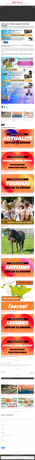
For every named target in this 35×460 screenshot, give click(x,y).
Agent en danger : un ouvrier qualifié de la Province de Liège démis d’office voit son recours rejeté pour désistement (17, 171)
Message (2, 440)
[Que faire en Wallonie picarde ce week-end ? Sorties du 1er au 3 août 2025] (28, 115)
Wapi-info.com (17, 2)
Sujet (2, 436)
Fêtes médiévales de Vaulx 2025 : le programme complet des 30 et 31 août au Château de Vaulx (17, 225)
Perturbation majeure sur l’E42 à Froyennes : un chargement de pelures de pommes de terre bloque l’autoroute (16, 311)
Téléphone (3, 432)
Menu (2, 6)
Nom (2, 420)
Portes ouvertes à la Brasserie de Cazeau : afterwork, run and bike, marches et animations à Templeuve (25, 395)
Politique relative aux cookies (20, 458)
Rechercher (3, 371)
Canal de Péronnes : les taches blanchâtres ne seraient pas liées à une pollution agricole (17, 278)
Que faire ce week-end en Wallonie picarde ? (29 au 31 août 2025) (25, 408)
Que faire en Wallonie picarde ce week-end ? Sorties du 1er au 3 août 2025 (28, 119)
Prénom (2, 424)
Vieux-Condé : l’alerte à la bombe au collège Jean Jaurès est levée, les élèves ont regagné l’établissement (16, 149)
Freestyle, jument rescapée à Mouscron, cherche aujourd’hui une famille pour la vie (17, 255)
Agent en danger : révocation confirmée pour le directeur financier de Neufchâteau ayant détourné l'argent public (15, 356)
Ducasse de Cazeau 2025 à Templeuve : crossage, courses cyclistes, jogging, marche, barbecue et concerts (8, 395)
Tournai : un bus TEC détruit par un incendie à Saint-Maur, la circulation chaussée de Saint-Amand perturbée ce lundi (17, 194)
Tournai (3, 124)
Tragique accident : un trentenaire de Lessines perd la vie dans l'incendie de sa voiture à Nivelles (17, 333)
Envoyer (3, 447)
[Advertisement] (17, 15)
